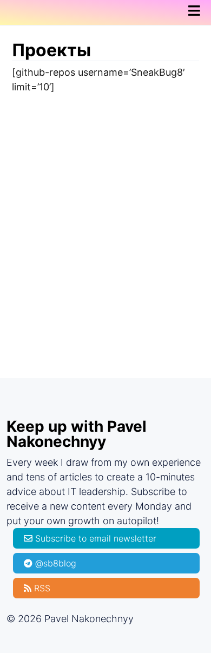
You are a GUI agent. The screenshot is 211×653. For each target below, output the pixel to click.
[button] (197, 11)
